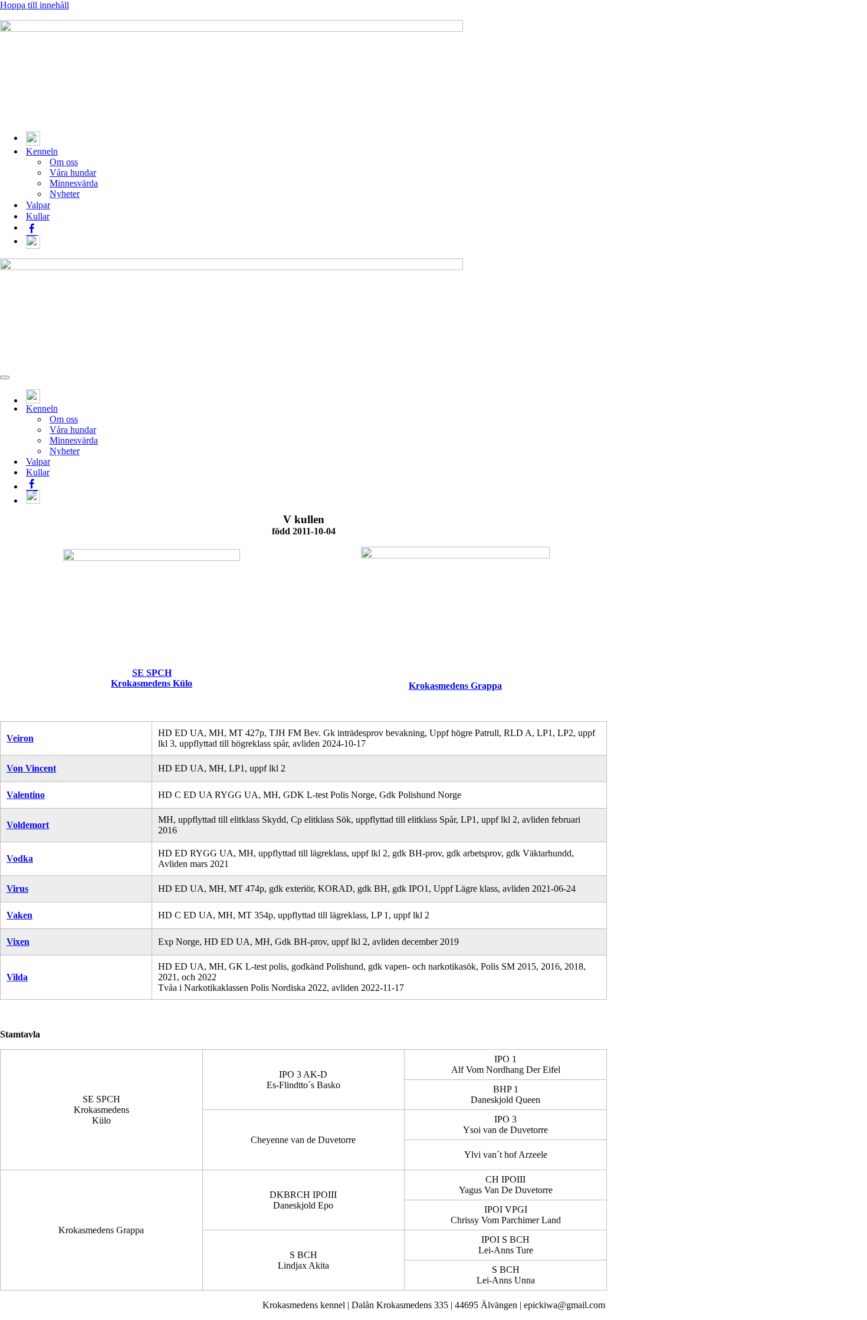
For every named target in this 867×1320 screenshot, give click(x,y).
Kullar (38, 216)
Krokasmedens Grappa (455, 686)
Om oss (64, 162)
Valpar (38, 205)
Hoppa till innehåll (34, 5)
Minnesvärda (74, 183)
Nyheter (65, 194)
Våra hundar (73, 173)
